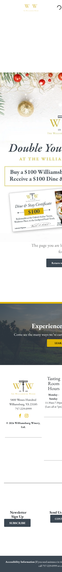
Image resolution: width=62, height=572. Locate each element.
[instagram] (26, 416)
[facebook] (20, 416)
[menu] (5, 5)
